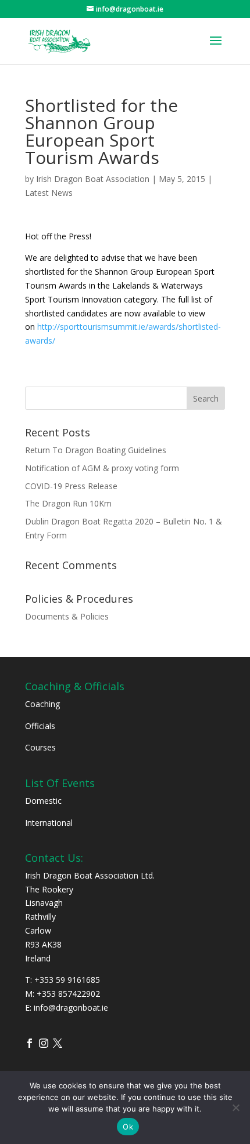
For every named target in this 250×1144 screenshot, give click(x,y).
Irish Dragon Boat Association (92, 178)
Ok (128, 1126)
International (49, 822)
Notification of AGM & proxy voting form (102, 467)
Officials (40, 725)
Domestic (43, 800)
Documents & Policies (67, 616)
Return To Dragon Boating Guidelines (95, 450)
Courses (40, 747)
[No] (235, 1107)
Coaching (42, 703)
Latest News (49, 192)
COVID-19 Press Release (71, 485)
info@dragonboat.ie (71, 1007)
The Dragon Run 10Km (68, 503)
